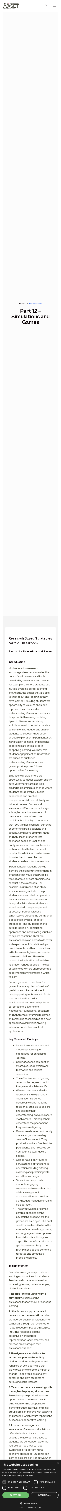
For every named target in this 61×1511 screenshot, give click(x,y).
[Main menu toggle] (54, 5)
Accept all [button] (16, 1495)
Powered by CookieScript (30, 1508)
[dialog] (30, 1485)
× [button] (57, 1463)
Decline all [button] (44, 1495)
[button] (46, 6)
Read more (28, 1475)
